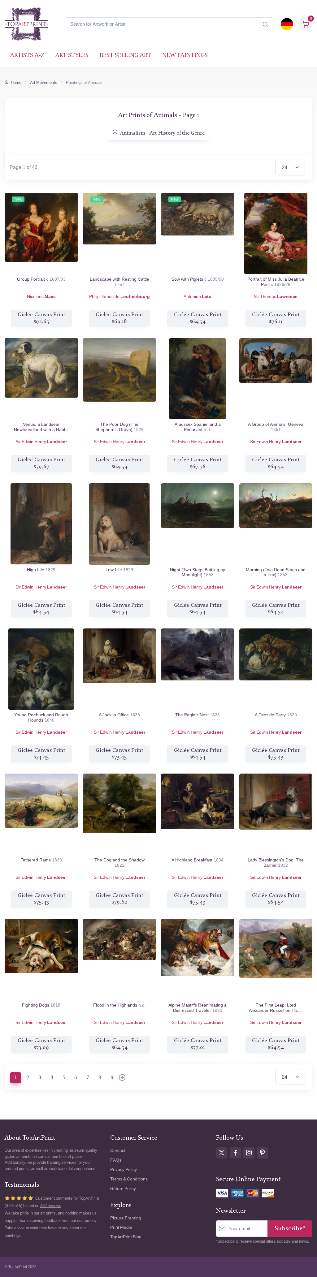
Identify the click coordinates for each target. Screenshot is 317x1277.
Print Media (121, 1227)
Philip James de (119, 296)
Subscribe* (290, 1228)
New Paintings (185, 55)
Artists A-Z (27, 55)
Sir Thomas (275, 296)
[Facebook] (235, 1152)
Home (16, 82)
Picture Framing (125, 1218)
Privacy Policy (123, 1169)
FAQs (115, 1160)
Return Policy (123, 1188)
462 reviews (50, 1205)
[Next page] (122, 1078)
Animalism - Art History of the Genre (162, 133)
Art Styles (72, 55)
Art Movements (43, 82)
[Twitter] (221, 1152)
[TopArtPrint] (26, 24)
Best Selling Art (125, 55)
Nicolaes (41, 296)
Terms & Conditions (129, 1179)
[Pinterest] (262, 1152)
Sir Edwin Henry (41, 441)
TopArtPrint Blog (125, 1237)
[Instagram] (248, 1152)
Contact (117, 1150)
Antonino (197, 296)
